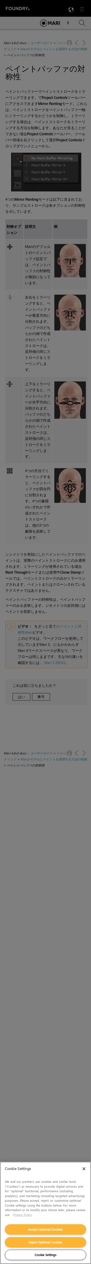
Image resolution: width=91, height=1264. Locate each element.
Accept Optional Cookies (45, 1229)
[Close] (84, 1168)
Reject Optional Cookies (45, 1242)
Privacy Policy (22, 1215)
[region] (45, 1213)
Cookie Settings (46, 1255)
